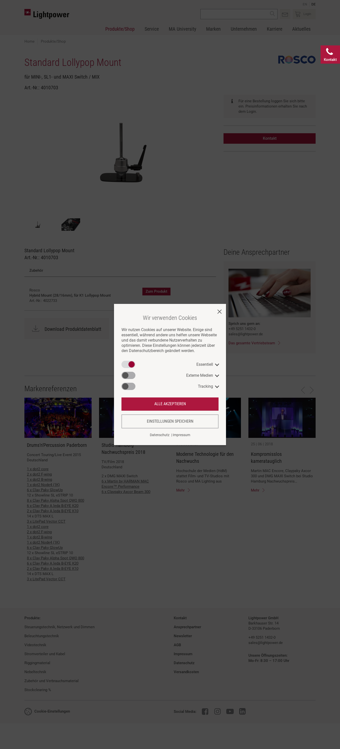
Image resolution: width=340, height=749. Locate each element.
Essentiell (204, 364)
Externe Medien (199, 375)
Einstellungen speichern (170, 421)
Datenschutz (160, 435)
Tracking (205, 386)
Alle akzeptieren (170, 403)
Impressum (181, 435)
